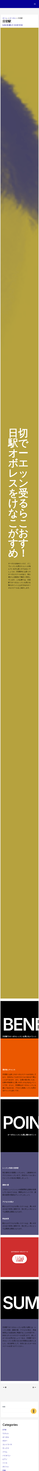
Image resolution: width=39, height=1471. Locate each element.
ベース (4, 1463)
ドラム (4, 1452)
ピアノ (4, 1459)
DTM (4, 1430)
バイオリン (6, 1456)
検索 (3, 1407)
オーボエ (5, 1437)
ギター (4, 1441)
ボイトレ (5, 1467)
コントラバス (7, 1444)
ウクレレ (5, 1433)
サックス (5, 1448)
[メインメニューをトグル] (34, 4)
